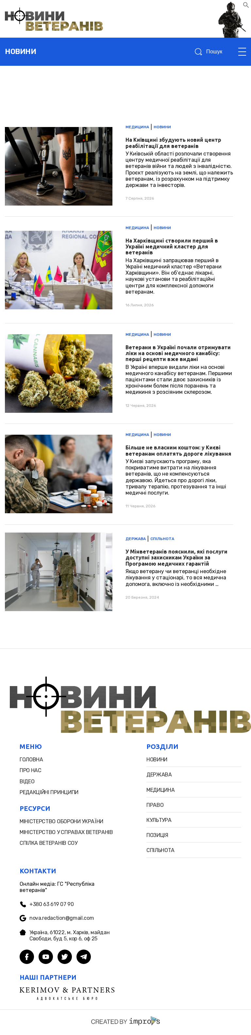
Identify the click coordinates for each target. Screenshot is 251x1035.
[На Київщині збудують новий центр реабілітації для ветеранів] (119, 166)
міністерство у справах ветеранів (66, 832)
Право (154, 805)
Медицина (137, 127)
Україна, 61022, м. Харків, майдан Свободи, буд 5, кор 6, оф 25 (69, 935)
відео (27, 781)
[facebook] (27, 957)
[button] (246, 6)
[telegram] (83, 957)
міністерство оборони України (61, 821)
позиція (157, 835)
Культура (158, 820)
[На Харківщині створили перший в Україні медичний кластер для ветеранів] (119, 270)
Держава (136, 538)
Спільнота (162, 538)
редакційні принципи (49, 792)
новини (20, 51)
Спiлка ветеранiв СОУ (48, 843)
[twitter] (65, 957)
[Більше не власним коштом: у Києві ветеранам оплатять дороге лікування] (119, 474)
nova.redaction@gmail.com (61, 918)
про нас (31, 770)
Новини (162, 127)
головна (31, 759)
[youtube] (46, 957)
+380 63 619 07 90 (51, 904)
